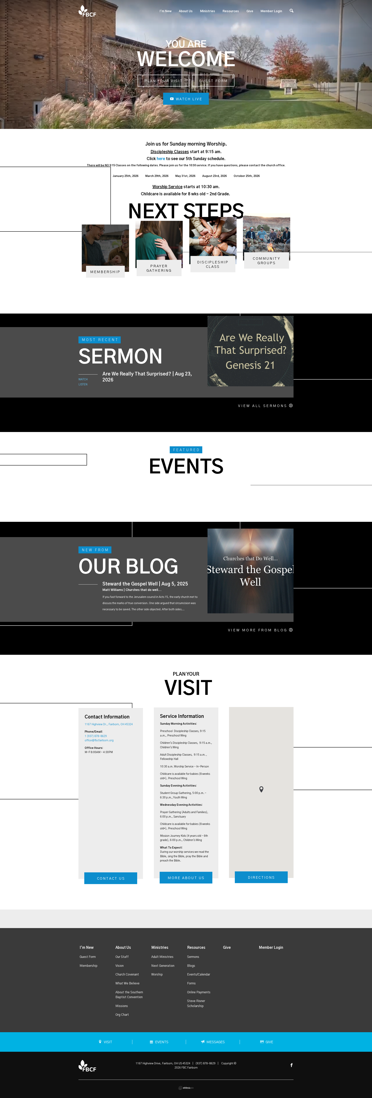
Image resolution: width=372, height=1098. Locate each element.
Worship (157, 974)
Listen (82, 384)
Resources (231, 11)
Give (249, 11)
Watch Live (188, 99)
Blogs (191, 965)
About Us (186, 11)
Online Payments (198, 992)
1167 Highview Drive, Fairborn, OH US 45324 (163, 1063)
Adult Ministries (162, 956)
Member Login (271, 11)
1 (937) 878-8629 (96, 736)
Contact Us (111, 878)
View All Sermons (262, 406)
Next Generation (162, 965)
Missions (121, 1006)
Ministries (207, 11)
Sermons (193, 956)
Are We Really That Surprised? (136, 374)
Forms (191, 983)
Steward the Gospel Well (130, 584)
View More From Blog (258, 630)
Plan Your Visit (164, 81)
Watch (83, 379)
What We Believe (127, 983)
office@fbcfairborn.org (99, 740)
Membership (88, 965)
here (161, 159)
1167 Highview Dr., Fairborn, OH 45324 (109, 724)
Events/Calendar (198, 974)
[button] (261, 789)
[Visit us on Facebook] (292, 1065)
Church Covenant (127, 974)
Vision (119, 965)
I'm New (165, 11)
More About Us (186, 878)
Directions (261, 877)
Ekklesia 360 (186, 1088)
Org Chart (122, 1014)
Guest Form (213, 81)
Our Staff (122, 956)
